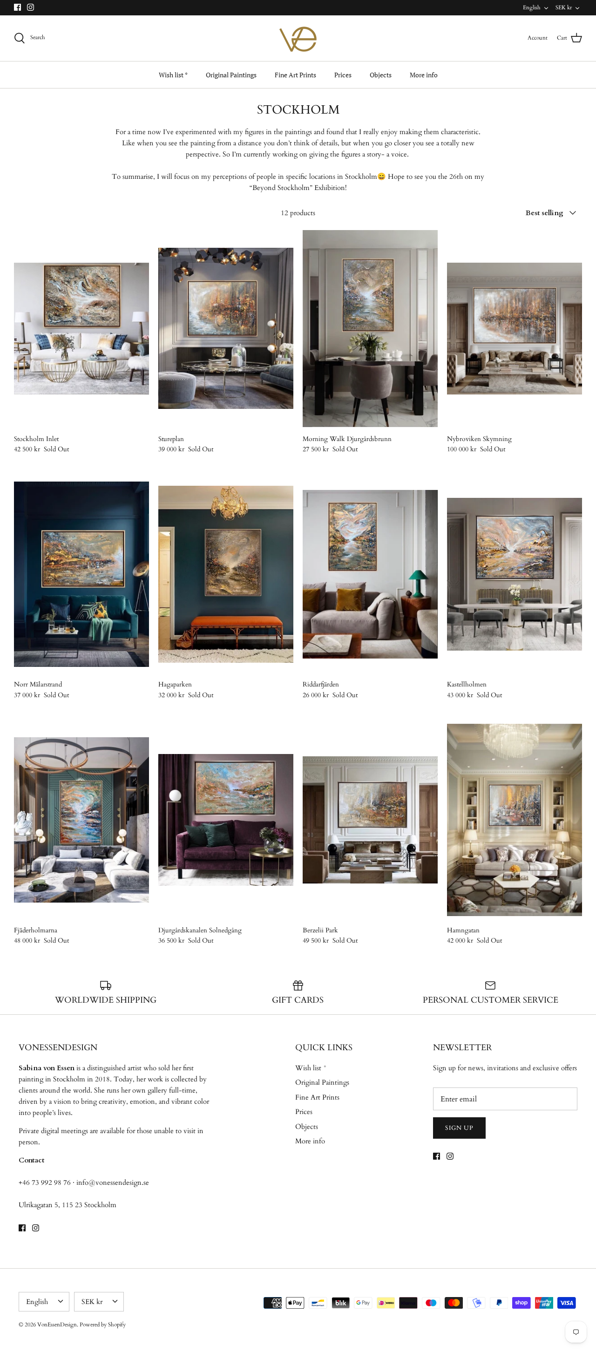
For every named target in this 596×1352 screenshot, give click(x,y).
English (532, 7)
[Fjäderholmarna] (81, 820)
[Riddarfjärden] (370, 574)
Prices (343, 74)
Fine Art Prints (295, 74)
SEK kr (563, 7)
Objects (381, 74)
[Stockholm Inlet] (81, 328)
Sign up (459, 1128)
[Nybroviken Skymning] (514, 328)
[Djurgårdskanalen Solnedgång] (225, 820)
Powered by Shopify (103, 1324)
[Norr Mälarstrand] (81, 574)
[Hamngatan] (514, 820)
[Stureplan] (225, 328)
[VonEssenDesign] (298, 38)
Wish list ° (173, 74)
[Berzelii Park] (370, 820)
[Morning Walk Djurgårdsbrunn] (370, 328)
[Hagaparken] (225, 574)
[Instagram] (30, 7)
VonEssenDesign (57, 1324)
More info (424, 74)
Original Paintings (231, 74)
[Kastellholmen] (514, 574)
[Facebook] (17, 7)
